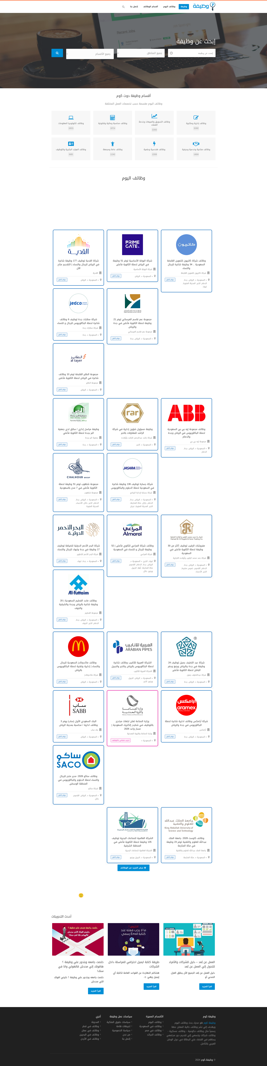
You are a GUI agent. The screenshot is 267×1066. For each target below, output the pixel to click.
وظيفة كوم (210, 1023)
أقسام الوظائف (150, 6)
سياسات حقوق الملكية (118, 1022)
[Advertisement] (133, 204)
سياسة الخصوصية (121, 1031)
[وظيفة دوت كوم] (204, 6)
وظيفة (184, 6)
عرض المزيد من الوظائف (131, 868)
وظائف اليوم (169, 6)
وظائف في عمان (90, 1031)
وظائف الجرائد (154, 1035)
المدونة (95, 1022)
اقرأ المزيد (207, 986)
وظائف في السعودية (150, 1026)
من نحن (126, 1035)
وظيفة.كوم (207, 1060)
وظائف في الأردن (90, 1039)
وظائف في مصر (153, 1031)
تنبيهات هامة (123, 1026)
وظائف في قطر (90, 1026)
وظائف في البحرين (89, 1035)
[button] (123, 7)
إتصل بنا (134, 6)
